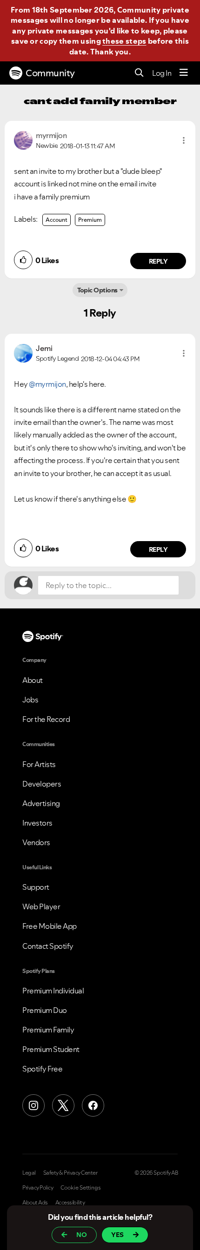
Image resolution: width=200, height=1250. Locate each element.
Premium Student (51, 1049)
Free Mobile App (49, 926)
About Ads (35, 1202)
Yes (117, 1234)
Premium (90, 220)
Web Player (41, 906)
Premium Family (48, 1030)
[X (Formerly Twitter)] (63, 1105)
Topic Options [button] (97, 290)
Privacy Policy (37, 1187)
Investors (37, 823)
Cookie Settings (80, 1187)
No (81, 1234)
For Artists (39, 764)
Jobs (30, 699)
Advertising (41, 803)
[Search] (139, 73)
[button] (184, 140)
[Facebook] (93, 1105)
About (32, 680)
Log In (161, 73)
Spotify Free (42, 1069)
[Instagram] (33, 1105)
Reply (158, 261)
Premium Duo (44, 1010)
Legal (29, 1173)
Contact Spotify (47, 946)
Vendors (36, 842)
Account (56, 220)
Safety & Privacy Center (70, 1173)
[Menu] (184, 73)
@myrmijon (47, 384)
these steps (124, 41)
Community (50, 72)
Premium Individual (53, 990)
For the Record (46, 719)
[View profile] (23, 139)
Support (35, 887)
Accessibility (70, 1202)
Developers (41, 784)
